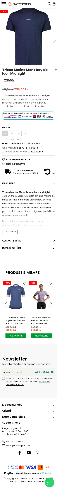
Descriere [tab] (8, 183)
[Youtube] (28, 453)
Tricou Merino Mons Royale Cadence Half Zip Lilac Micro (41, 320)
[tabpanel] (28, 36)
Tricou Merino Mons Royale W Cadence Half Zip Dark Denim (15, 320)
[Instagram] (37, 453)
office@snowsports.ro (18, 445)
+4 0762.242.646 (14, 441)
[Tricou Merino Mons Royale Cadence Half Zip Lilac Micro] (41, 297)
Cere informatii (15, 164)
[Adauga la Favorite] (24, 283)
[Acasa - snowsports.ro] (19, 4)
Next (54, 40)
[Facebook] (19, 453)
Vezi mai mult (10, 232)
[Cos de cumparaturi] (53, 4)
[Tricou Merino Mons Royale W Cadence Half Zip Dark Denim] (15, 297)
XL (19, 133)
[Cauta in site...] (49, 4)
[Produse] (4, 4)
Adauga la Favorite (18, 159)
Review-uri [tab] (11, 248)
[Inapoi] (54, 69)
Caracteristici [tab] (12, 240)
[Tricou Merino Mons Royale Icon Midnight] (28, 36)
